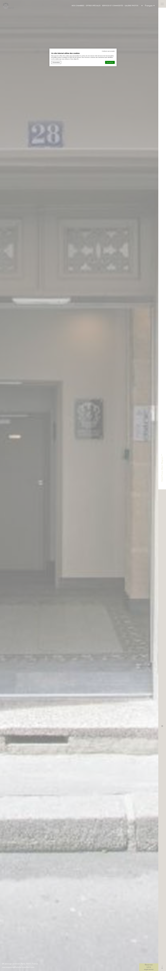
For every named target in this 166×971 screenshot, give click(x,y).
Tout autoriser (109, 62)
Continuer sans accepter (108, 51)
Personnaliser (56, 62)
